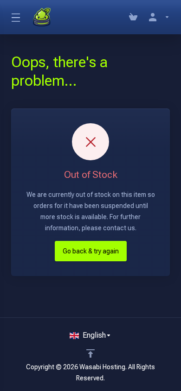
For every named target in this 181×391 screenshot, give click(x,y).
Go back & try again (91, 251)
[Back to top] (90, 353)
